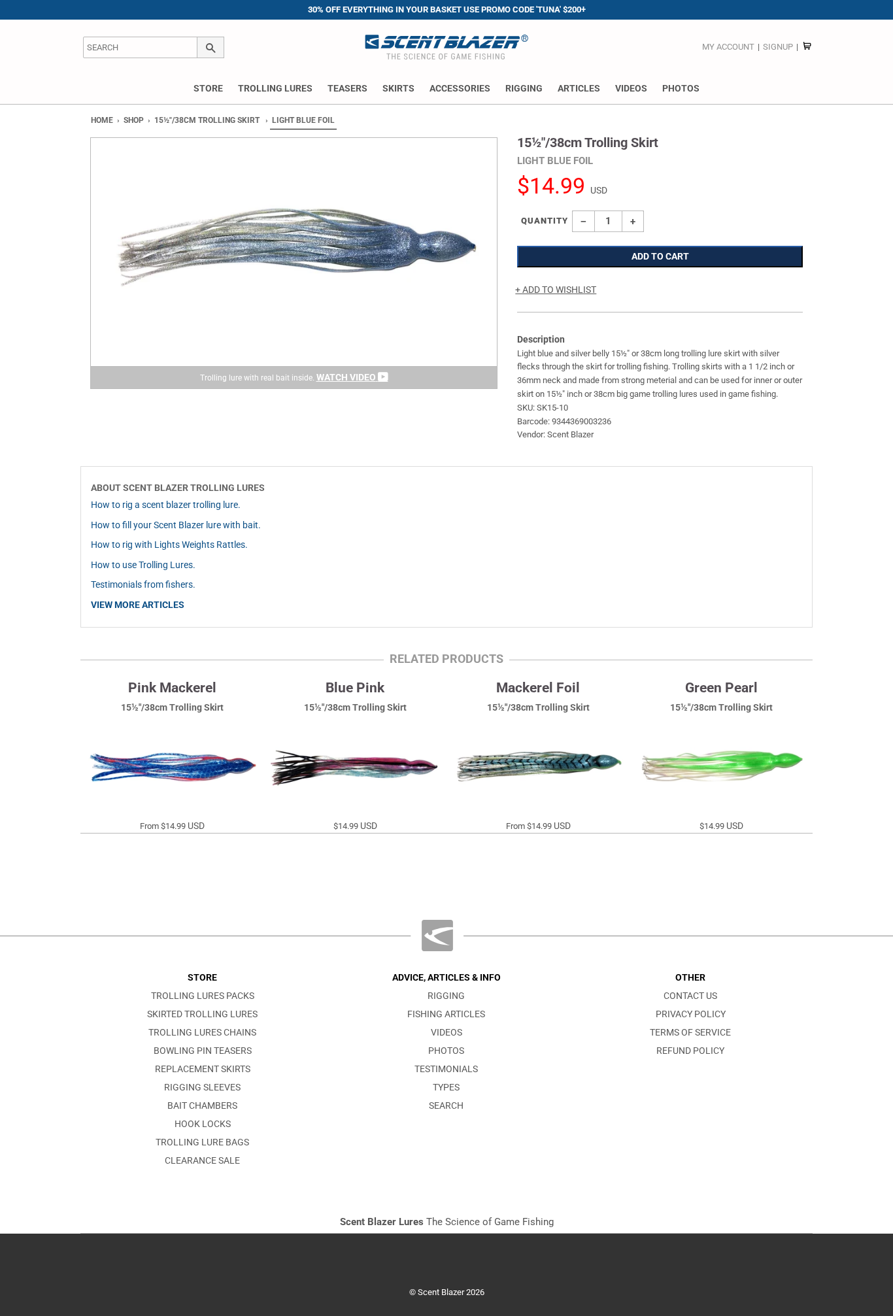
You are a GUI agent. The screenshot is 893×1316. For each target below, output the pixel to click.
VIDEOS (446, 1032)
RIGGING (446, 996)
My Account (728, 47)
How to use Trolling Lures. (143, 565)
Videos (631, 88)
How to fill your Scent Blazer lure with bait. (176, 525)
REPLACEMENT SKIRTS (202, 1069)
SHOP (134, 120)
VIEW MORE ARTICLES (137, 605)
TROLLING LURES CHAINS (202, 1032)
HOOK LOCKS (203, 1124)
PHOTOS (446, 1050)
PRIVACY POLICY (691, 1014)
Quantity (544, 221)
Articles (579, 88)
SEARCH (446, 1105)
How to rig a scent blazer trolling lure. (166, 505)
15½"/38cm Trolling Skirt (207, 120)
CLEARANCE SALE (202, 1160)
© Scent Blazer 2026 (446, 1292)
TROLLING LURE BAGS (202, 1142)
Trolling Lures (275, 88)
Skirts (398, 88)
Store (208, 88)
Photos (680, 88)
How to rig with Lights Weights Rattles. (169, 544)
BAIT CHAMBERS (202, 1105)
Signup (778, 47)
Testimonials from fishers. (143, 584)
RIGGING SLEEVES (202, 1087)
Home (102, 120)
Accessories (460, 88)
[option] (294, 263)
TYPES (446, 1087)
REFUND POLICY (690, 1050)
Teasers (347, 88)
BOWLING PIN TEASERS (203, 1050)
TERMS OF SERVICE (690, 1032)
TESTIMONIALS (446, 1069)
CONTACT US (690, 996)
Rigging (524, 88)
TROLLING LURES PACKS (202, 996)
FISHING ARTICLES (446, 1014)
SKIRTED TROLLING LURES (202, 1014)
